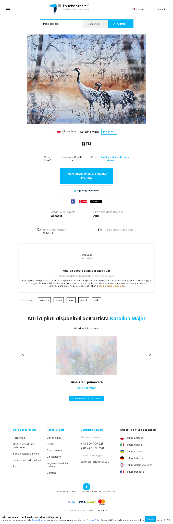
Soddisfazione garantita (111, 286)
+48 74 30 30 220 (92, 448)
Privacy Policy (94, 520)
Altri (96, 216)
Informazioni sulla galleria (27, 460)
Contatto (51, 472)
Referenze (19, 437)
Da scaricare (54, 456)
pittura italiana (134, 444)
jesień (59, 300)
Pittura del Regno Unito (139, 464)
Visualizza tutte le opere (86, 328)
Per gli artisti (55, 429)
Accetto (150, 519)
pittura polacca (135, 437)
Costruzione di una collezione (23, 446)
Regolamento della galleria (57, 465)
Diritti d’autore (54, 450)
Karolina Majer (90, 131)
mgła (71, 300)
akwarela (44, 300)
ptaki (96, 300)
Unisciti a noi (54, 437)
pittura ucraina (134, 451)
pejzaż (83, 300)
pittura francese (135, 471)
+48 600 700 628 (92, 443)
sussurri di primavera (86, 382)
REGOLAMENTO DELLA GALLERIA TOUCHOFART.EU (79, 492)
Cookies (115, 492)
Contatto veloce (92, 429)
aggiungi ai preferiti (88, 190)
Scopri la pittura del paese (138, 429)
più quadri (109, 131)
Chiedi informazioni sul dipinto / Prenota (87, 176)
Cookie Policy (38, 520)
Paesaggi (56, 216)
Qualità (50, 444)
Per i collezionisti (24, 429)
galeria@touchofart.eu (95, 461)
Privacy (107, 492)
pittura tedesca (135, 458)
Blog (15, 466)
